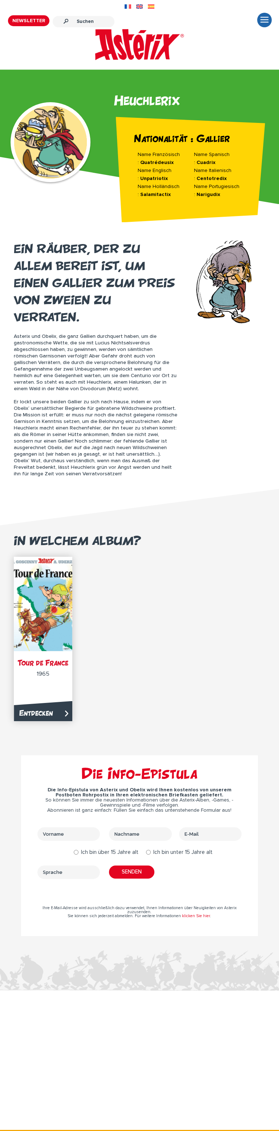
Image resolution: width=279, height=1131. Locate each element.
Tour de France (43, 662)
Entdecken (36, 713)
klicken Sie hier (196, 916)
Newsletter (28, 20)
